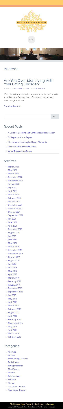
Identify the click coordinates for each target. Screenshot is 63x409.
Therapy (12, 383)
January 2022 (14, 201)
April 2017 (12, 316)
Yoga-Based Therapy (17, 390)
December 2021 (15, 205)
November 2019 (15, 253)
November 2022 (15, 180)
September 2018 (15, 291)
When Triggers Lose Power (20, 151)
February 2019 (14, 281)
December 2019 (15, 250)
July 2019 (12, 264)
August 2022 (13, 184)
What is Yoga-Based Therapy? (21, 404)
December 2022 (15, 177)
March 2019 (13, 277)
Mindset (12, 372)
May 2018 (12, 298)
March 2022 (13, 194)
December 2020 (15, 229)
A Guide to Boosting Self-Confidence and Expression (31, 132)
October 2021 (14, 212)
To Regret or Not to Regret (20, 137)
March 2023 (13, 173)
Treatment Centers (16, 386)
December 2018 (15, 288)
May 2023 (12, 170)
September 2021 (15, 215)
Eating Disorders (15, 365)
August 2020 (13, 232)
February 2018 (14, 309)
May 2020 (12, 243)
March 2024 (13, 166)
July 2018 (12, 295)
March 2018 (13, 305)
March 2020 (13, 246)
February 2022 (14, 198)
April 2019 (12, 274)
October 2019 (14, 257)
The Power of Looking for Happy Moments (27, 142)
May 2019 (12, 271)
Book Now (39, 404)
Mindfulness (13, 369)
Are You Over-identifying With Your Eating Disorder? (29, 82)
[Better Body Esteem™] (31, 21)
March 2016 (13, 333)
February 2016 (14, 336)
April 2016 (12, 330)
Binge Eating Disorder (18, 358)
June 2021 (12, 222)
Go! (55, 116)
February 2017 (14, 319)
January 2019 (14, 284)
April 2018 (12, 302)
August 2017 (13, 312)
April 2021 (12, 225)
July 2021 (12, 218)
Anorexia (12, 351)
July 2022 (12, 187)
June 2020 (12, 239)
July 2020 (12, 236)
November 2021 (15, 208)
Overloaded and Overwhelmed (22, 146)
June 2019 (12, 267)
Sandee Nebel (39, 88)
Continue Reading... (12, 106)
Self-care (12, 379)
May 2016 (12, 326)
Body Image (13, 362)
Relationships (14, 376)
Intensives (50, 404)
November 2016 (15, 323)
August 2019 (13, 260)
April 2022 (12, 191)
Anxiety (11, 355)
